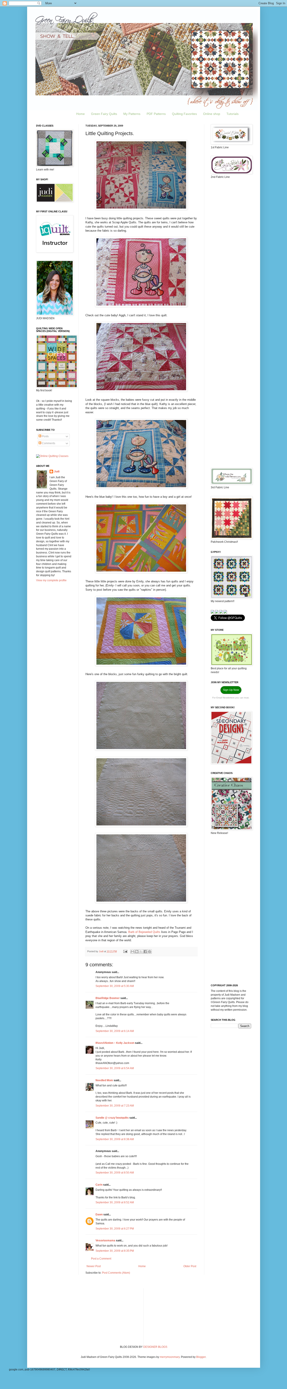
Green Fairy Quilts (104, 114)
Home (80, 114)
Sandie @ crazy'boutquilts (112, 1117)
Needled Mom (104, 1080)
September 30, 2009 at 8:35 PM (115, 1250)
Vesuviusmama (105, 1240)
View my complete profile (51, 580)
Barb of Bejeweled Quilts (144, 932)
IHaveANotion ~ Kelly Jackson (115, 1042)
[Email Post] (125, 951)
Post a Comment (101, 1258)
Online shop (211, 114)
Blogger (201, 1357)
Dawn (99, 1214)
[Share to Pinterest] (149, 951)
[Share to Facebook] (145, 951)
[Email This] (132, 951)
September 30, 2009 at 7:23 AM (115, 1105)
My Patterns (131, 114)
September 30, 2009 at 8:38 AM (115, 1139)
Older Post (189, 1266)
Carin (99, 1184)
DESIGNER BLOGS (155, 1346)
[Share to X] (141, 951)
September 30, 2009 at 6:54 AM (115, 1068)
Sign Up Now (231, 689)
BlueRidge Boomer (108, 998)
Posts (45, 436)
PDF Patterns (156, 114)
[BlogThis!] (137, 951)
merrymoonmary (170, 1357)
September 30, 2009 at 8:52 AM (115, 1202)
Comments (48, 443)
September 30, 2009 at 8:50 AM (115, 1172)
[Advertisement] (231, 253)
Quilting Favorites (184, 114)
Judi (56, 471)
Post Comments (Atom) (116, 1272)
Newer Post (94, 1266)
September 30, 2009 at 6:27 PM (115, 1228)
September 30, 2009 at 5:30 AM (115, 986)
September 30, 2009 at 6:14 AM (115, 1031)
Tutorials (232, 114)
